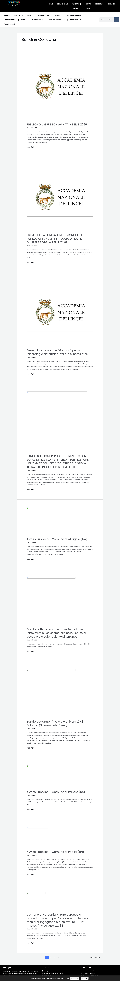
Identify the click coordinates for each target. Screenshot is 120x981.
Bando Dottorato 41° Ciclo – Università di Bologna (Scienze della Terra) (55, 723)
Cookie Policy (65, 978)
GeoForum (99, 4)
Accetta (74, 978)
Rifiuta (84, 978)
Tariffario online (10, 20)
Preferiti (75, 4)
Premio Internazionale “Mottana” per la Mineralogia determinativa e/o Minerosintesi (57, 352)
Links (23, 20)
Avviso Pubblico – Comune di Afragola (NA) (57, 539)
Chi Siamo (111, 4)
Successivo (95, 957)
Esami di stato (75, 20)
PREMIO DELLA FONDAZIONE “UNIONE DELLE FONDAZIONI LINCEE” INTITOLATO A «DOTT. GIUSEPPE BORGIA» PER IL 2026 (54, 238)
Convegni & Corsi (43, 15)
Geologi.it (7, 967)
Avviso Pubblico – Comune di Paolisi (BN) (55, 852)
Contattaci (26, 15)
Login (88, 8)
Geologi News (62, 4)
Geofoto (58, 15)
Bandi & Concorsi (10, 15)
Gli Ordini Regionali (74, 15)
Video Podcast (9, 24)
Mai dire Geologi (37, 20)
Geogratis (86, 4)
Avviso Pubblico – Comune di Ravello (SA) (56, 792)
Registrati (77, 8)
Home (51, 4)
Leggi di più (30, 147)
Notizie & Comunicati (56, 20)
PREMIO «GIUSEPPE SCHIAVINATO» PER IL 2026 (57, 124)
